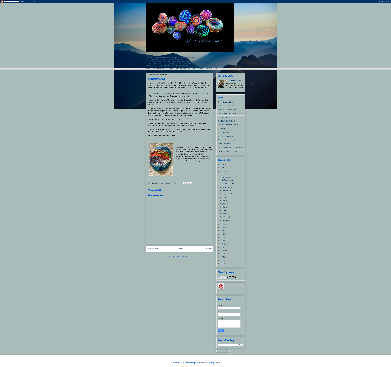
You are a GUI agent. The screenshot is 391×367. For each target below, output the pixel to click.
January (225, 220)
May (224, 207)
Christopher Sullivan (234, 81)
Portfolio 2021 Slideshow (227, 110)
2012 (222, 257)
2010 (222, 264)
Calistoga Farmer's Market (227, 113)
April (224, 210)
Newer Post (153, 249)
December (226, 177)
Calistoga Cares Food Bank (227, 140)
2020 (223, 231)
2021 (222, 227)
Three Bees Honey (224, 132)
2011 (222, 260)
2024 (223, 171)
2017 (222, 241)
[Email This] (184, 183)
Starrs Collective (224, 144)
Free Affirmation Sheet (226, 102)
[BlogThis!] (186, 183)
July (223, 200)
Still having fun (227, 180)
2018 (222, 237)
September (226, 194)
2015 (222, 247)
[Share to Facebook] (189, 183)
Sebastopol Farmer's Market (228, 125)
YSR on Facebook (224, 117)
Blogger (217, 363)
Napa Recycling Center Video (228, 151)
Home (180, 249)
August (225, 197)
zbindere (202, 363)
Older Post (207, 249)
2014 (222, 250)
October (225, 191)
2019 (222, 234)
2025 (223, 168)
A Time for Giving (228, 183)
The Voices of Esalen (225, 136)
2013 (222, 254)
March (224, 214)
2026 (223, 165)
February (225, 217)
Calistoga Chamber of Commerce (230, 147)
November (226, 187)
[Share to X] (187, 183)
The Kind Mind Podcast (226, 121)
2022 (223, 224)
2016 (222, 244)
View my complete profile (227, 90)
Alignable (221, 128)
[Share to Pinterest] (191, 183)
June (224, 204)
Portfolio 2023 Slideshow (227, 106)
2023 (223, 174)
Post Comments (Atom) (184, 256)
